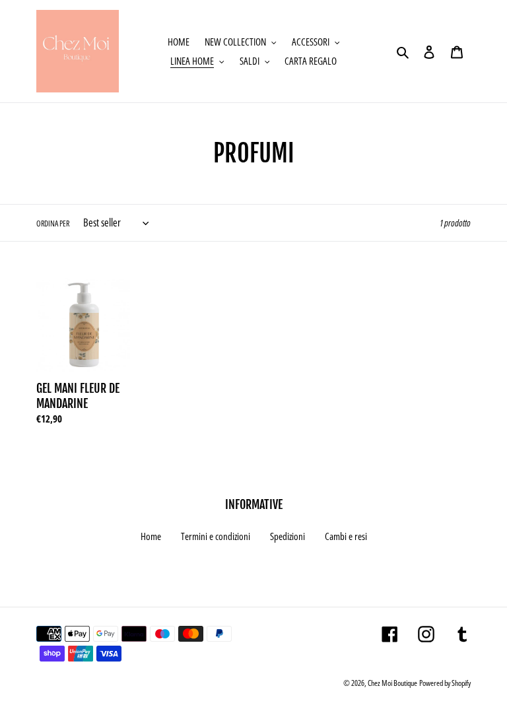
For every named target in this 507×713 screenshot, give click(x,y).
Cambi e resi (346, 536)
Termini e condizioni (215, 536)
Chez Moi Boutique (392, 683)
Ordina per (52, 223)
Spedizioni (287, 536)
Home (151, 536)
